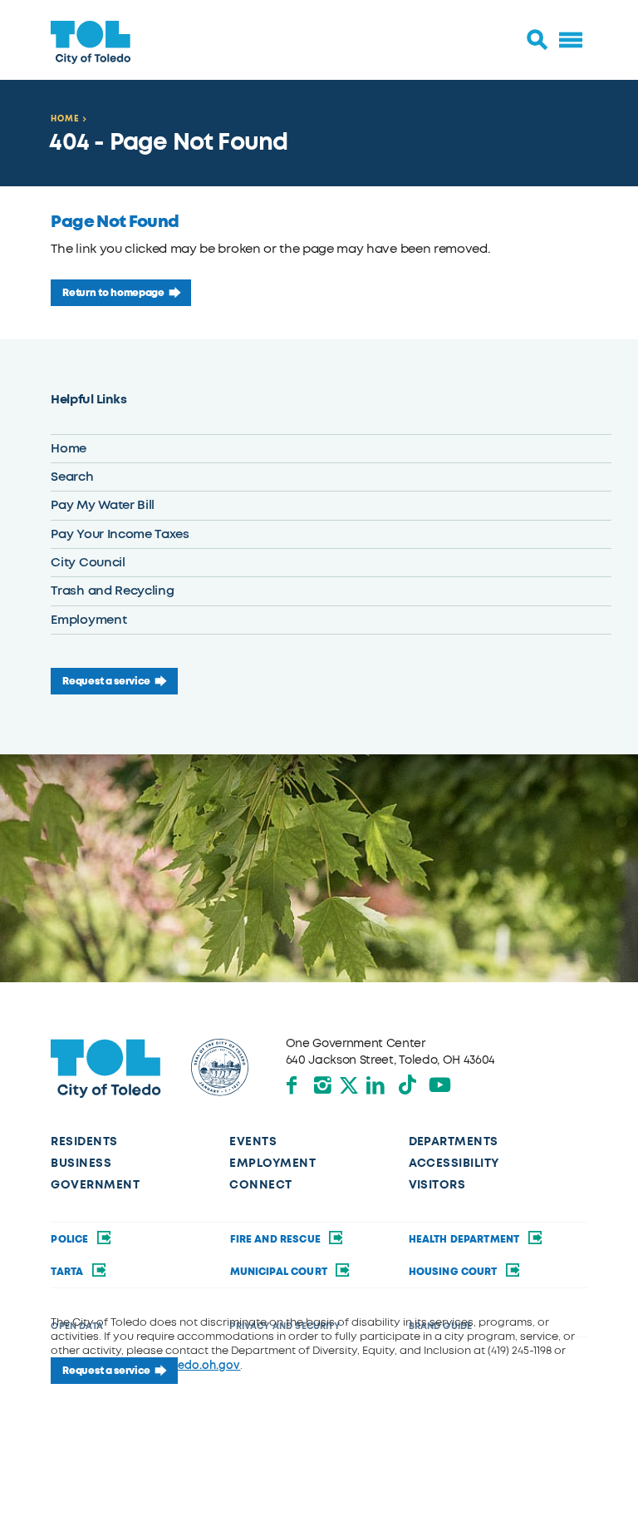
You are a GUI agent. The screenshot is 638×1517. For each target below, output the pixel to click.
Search (72, 476)
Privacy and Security (284, 1326)
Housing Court (454, 1271)
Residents (84, 1141)
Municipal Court (280, 1271)
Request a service (106, 681)
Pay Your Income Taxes (120, 534)
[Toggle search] (537, 40)
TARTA (68, 1271)
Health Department (466, 1239)
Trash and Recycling (112, 590)
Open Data (76, 1326)
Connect (260, 1185)
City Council (88, 562)
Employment (88, 619)
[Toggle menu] (570, 40)
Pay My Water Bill (103, 505)
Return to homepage (113, 292)
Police (71, 1239)
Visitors (437, 1185)
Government (95, 1185)
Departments (453, 1141)
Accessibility (454, 1163)
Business (81, 1163)
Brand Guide (441, 1326)
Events (253, 1141)
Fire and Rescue (277, 1239)
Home (65, 118)
